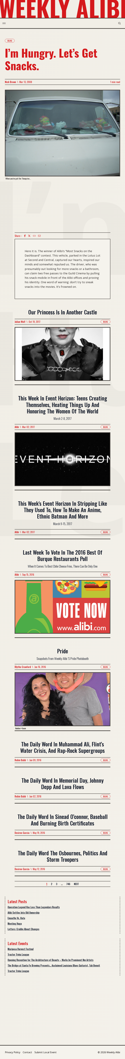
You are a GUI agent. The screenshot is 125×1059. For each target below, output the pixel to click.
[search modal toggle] (119, 23)
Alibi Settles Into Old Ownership (23, 912)
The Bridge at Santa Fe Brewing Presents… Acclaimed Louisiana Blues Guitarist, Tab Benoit (54, 965)
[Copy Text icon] (34, 236)
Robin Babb (20, 760)
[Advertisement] (62, 206)
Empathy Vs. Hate (16, 918)
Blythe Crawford (23, 667)
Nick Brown (10, 82)
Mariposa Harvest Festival (21, 949)
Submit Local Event (45, 1052)
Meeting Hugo (15, 923)
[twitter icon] (29, 236)
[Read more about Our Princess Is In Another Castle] (62, 355)
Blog (9, 40)
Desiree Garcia (22, 833)
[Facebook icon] (25, 236)
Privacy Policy (12, 1052)
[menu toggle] (4, 23)
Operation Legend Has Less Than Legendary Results (34, 907)
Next (76, 884)
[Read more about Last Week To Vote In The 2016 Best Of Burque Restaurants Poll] (62, 608)
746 (68, 884)
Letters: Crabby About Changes (23, 929)
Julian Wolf (20, 322)
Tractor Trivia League (18, 954)
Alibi (17, 427)
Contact (27, 1052)
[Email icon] (39, 236)
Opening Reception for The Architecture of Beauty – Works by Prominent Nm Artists (50, 960)
